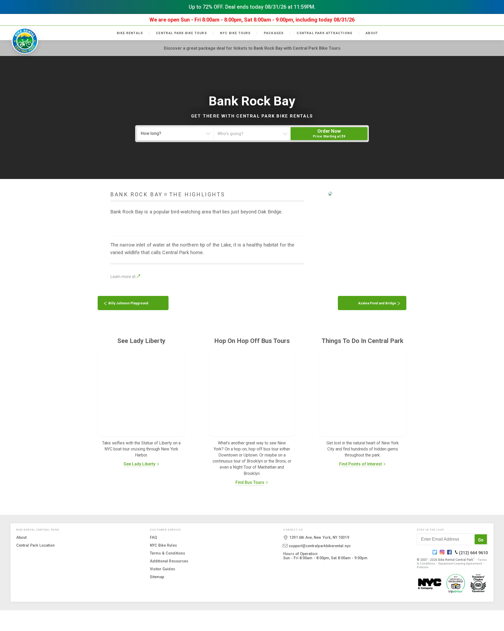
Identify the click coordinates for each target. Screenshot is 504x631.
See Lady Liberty (140, 463)
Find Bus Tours (250, 482)
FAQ (153, 537)
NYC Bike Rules (163, 545)
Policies (422, 567)
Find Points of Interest (361, 463)
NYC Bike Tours (235, 33)
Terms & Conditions (167, 553)
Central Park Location (35, 545)
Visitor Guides (162, 569)
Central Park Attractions (324, 33)
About (371, 33)
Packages (274, 33)
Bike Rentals (130, 33)
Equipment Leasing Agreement (460, 563)
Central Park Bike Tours (181, 33)
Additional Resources (169, 561)
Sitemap (157, 576)
